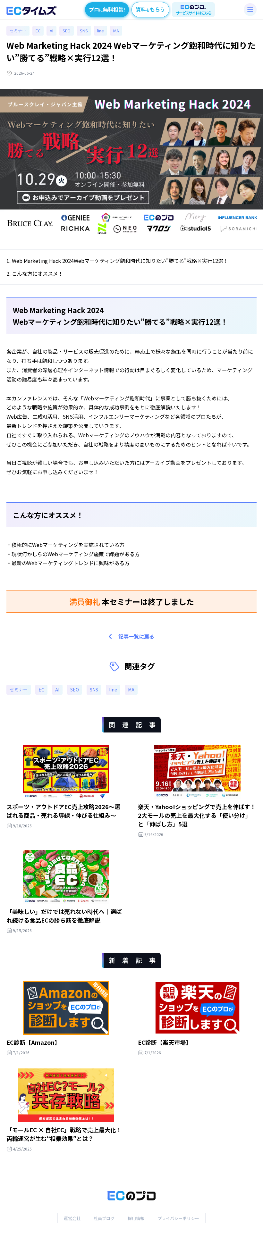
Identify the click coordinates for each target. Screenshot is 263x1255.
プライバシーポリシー (178, 1218)
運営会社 (72, 1218)
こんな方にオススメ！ (37, 273)
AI (51, 31)
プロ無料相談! (107, 9)
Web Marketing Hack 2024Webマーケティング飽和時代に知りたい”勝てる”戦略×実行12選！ (120, 260)
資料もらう (150, 9)
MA (116, 31)
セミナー (18, 31)
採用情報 (136, 1218)
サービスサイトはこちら (193, 12)
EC (38, 31)
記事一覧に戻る (136, 636)
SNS (84, 31)
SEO (67, 31)
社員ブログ (104, 1218)
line (100, 31)
